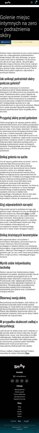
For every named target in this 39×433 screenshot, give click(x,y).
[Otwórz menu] (32, 2)
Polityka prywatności (16, 427)
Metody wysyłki (19, 392)
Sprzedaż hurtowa (19, 396)
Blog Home (6, 42)
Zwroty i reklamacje (19, 394)
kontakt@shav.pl (21, 376)
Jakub (21, 42)
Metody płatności (19, 389)
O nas (19, 409)
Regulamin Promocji (19, 399)
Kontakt (19, 411)
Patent (19, 414)
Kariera (20, 416)
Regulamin (26, 427)
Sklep (19, 407)
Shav (27, 214)
